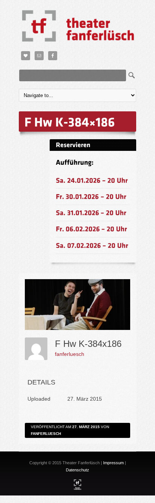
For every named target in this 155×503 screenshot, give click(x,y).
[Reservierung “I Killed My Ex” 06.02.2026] (91, 229)
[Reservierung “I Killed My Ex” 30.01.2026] (91, 196)
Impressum (113, 462)
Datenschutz (77, 470)
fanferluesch (69, 354)
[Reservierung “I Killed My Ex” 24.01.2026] (92, 180)
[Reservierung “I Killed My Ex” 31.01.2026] (91, 213)
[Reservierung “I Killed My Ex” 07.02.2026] (92, 245)
